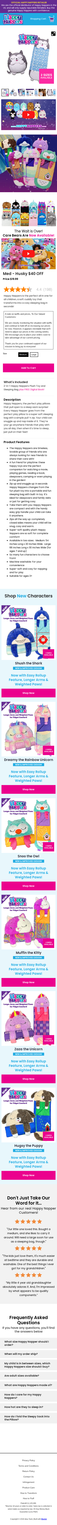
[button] (53, 18)
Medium (23, 354)
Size (5, 353)
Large (33, 354)
